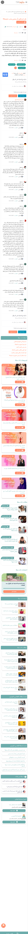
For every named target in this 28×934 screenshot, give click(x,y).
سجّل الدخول (22, 96)
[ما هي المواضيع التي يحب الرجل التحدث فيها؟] (22, 561)
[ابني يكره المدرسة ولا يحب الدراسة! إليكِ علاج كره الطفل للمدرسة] (22, 540)
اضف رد (16, 127)
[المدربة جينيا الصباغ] (25, 100)
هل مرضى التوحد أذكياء (21, 347)
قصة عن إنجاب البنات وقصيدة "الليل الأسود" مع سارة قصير (14, 492)
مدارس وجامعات (5, 537)
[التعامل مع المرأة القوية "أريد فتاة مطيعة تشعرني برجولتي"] (14, 438)
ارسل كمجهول (13, 96)
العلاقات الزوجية (5, 410)
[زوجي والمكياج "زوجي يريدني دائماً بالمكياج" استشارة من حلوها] (14, 369)
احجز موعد (12, 811)
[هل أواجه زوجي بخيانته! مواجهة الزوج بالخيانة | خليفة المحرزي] (14, 392)
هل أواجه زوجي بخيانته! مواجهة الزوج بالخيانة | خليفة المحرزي (14, 401)
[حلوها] (26, 2)
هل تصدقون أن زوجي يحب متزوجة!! (20, 13)
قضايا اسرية (5, 365)
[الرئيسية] (25, 11)
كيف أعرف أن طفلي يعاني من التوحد (18, 353)
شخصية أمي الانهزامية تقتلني (20, 342)
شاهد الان (19, 382)
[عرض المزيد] (15, 68)
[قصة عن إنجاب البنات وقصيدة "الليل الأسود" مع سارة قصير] (14, 483)
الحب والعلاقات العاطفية (7, 456)
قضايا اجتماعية (5, 479)
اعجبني (19, 127)
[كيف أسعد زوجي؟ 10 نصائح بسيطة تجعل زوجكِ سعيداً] (14, 415)
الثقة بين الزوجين (11, 11)
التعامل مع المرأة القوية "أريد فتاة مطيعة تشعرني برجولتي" (14, 446)
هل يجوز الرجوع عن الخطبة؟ (20, 344)
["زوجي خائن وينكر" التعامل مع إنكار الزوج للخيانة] (22, 519)
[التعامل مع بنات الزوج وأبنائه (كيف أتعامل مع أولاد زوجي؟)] (22, 508)
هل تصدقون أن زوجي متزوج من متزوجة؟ (17, 355)
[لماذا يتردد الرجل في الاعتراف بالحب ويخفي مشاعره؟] (22, 550)
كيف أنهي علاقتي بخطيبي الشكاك (19, 350)
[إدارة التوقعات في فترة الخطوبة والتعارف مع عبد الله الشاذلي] (14, 460)
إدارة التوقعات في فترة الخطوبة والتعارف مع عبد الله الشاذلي (14, 469)
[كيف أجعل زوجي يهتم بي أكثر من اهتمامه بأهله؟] (22, 529)
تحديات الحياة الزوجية (19, 11)
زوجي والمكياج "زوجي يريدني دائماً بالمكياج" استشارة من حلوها (15, 378)
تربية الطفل (4, 506)
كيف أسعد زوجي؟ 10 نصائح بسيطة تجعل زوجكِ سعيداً (14, 424)
